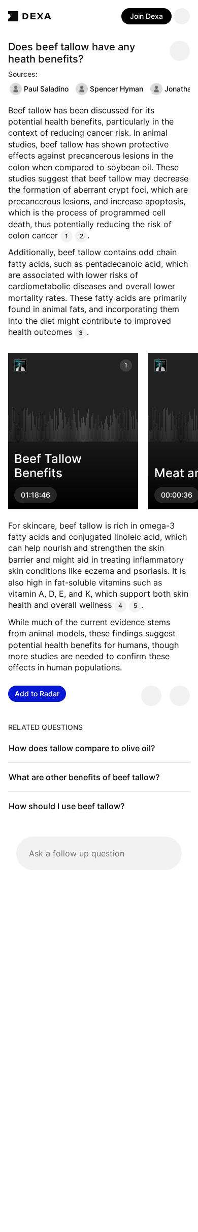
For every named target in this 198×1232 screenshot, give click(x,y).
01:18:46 (35, 495)
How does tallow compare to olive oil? (82, 748)
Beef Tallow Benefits (48, 466)
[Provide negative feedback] (180, 696)
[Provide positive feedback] (151, 696)
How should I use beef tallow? (66, 806)
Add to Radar (37, 693)
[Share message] (180, 51)
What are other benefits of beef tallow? (84, 777)
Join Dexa (146, 16)
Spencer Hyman (116, 88)
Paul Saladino (46, 88)
